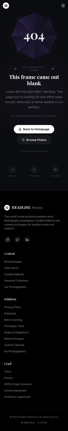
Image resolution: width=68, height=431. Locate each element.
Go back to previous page (35, 151)
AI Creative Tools (14, 326)
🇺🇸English (29, 422)
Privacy (8, 377)
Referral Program (14, 338)
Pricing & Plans (12, 307)
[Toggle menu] (63, 5)
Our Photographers (15, 286)
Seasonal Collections (16, 280)
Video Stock (11, 267)
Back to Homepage (36, 129)
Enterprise (10, 313)
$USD (44, 422)
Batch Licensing (13, 319)
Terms (7, 371)
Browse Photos (36, 140)
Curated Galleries (14, 274)
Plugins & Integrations (16, 332)
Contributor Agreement (17, 396)
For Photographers (15, 351)
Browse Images (13, 261)
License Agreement (15, 390)
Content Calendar (14, 344)
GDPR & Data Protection (18, 384)
